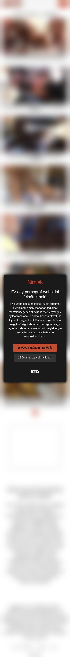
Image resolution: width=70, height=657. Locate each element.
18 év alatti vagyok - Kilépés (35, 357)
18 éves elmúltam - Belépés (35, 347)
